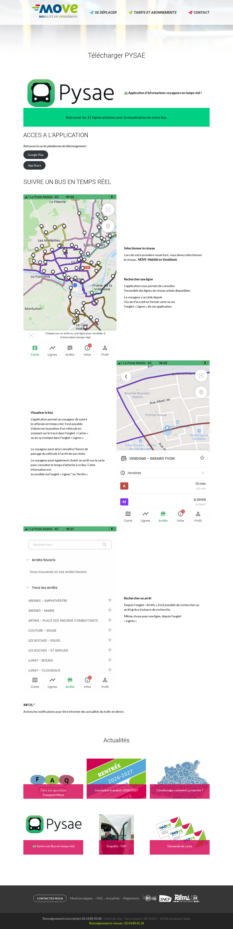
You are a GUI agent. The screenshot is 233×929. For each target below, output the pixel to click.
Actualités (113, 898)
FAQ (100, 898)
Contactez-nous (50, 898)
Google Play (36, 155)
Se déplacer (106, 12)
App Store (34, 165)
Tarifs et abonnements (155, 12)
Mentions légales (81, 898)
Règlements (131, 898)
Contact (201, 12)
